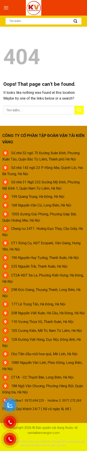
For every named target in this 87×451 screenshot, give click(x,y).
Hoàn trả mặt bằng (39, 441)
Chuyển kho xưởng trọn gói (68, 441)
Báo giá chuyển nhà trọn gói (38, 445)
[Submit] (75, 21)
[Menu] (6, 7)
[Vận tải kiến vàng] (34, 8)
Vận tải (61, 445)
